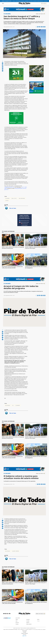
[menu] (3, 3)
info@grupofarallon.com (9, 187)
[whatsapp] (37, 26)
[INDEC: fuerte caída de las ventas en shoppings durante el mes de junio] (13, 240)
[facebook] (39, 26)
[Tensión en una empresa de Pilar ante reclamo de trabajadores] (36, 260)
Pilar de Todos (12, 208)
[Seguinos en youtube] (4, 613)
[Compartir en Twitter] (41, 26)
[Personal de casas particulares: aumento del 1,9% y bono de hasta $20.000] (13, 260)
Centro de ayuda (24, 630)
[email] (43, 26)
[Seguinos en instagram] (7, 613)
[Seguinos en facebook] (9, 613)
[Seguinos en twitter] (5, 613)
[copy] (44, 26)
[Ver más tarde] (36, 26)
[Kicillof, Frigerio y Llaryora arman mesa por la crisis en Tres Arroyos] (36, 240)
